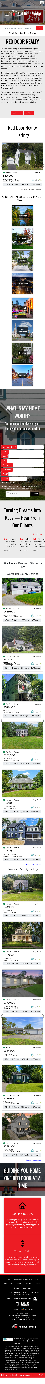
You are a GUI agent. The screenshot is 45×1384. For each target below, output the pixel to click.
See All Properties (33, 864)
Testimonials (18, 1283)
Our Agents (8, 1283)
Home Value (27, 1279)
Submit (35, 494)
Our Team (17, 113)
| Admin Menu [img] (29, 1309)
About (36, 1279)
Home (9, 1279)
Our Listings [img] (17, 1279)
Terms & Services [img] (22, 1292)
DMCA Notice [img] (10, 1292)
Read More (37, 534)
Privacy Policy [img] (37, 488)
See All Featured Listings (30, 190)
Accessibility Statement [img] (22, 1294)
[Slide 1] (6, 555)
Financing (28, 1283)
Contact (38, 1283)
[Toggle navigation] (42, 2)
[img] (17, 1309)
